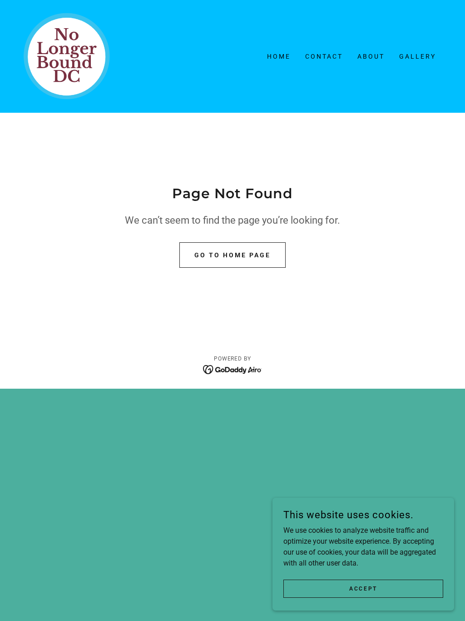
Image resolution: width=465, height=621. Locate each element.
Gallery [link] (417, 56)
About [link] (371, 56)
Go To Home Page (232, 255)
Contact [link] (324, 56)
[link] (67, 55)
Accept (363, 588)
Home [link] (279, 56)
